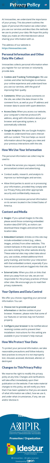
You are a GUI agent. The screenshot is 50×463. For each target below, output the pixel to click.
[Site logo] (25, 4)
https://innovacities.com (14, 48)
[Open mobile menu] (3, 4)
